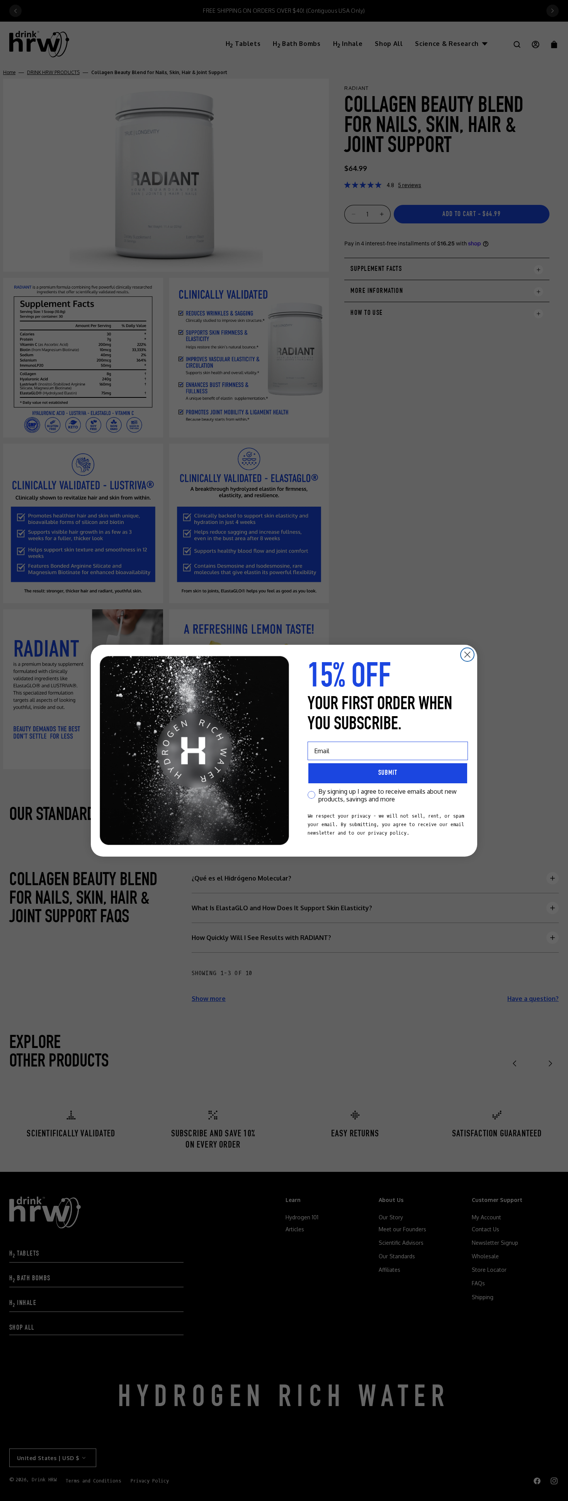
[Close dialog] (467, 654)
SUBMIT (387, 773)
